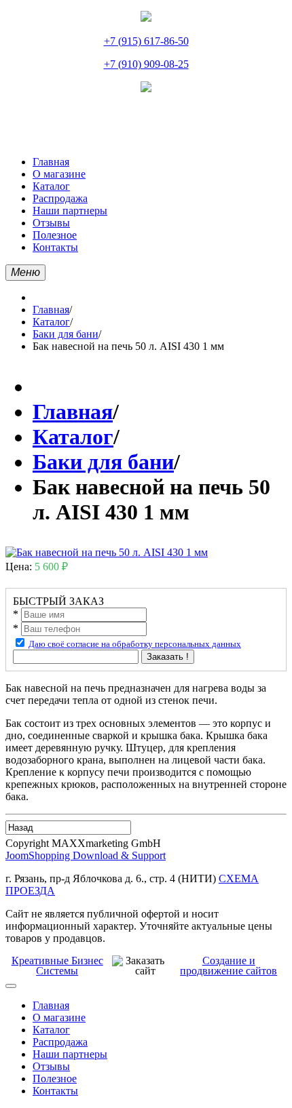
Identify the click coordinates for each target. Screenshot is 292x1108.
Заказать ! (168, 657)
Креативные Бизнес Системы (57, 965)
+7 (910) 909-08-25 (146, 64)
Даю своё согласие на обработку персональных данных (135, 644)
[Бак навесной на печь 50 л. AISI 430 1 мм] (106, 552)
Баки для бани (65, 334)
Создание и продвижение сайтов (228, 965)
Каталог (51, 322)
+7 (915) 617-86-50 (146, 41)
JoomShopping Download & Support (85, 855)
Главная (51, 309)
